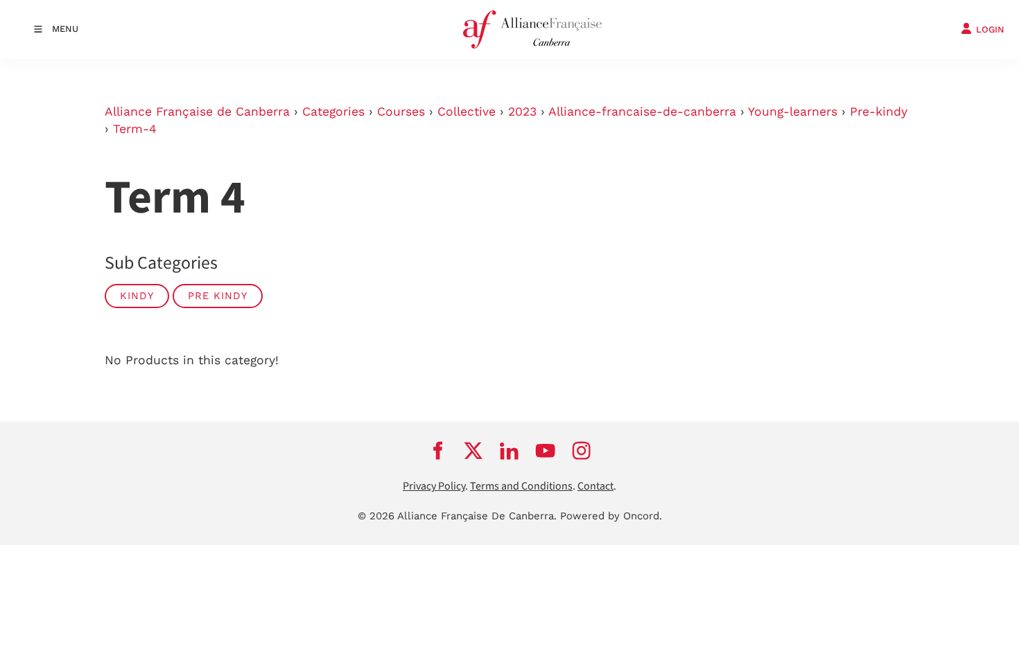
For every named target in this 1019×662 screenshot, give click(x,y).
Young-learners (792, 111)
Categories (333, 111)
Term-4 (135, 129)
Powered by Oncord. (611, 516)
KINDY (137, 295)
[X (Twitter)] (473, 450)
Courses (401, 111)
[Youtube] (545, 450)
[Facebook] (437, 450)
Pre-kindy (878, 111)
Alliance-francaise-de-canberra (642, 111)
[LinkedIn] (509, 450)
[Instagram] (581, 450)
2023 (522, 111)
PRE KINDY (217, 295)
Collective (466, 111)
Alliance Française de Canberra (197, 111)
